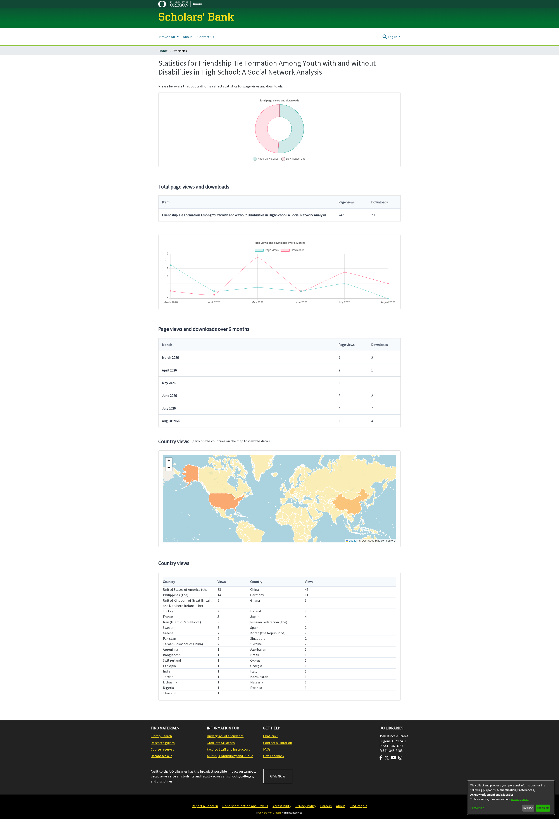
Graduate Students (221, 743)
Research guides (163, 743)
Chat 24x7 (270, 736)
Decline (528, 808)
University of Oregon (269, 812)
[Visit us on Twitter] (387, 757)
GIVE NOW (277, 776)
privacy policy (520, 799)
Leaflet (352, 540)
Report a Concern (205, 806)
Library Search (161, 736)
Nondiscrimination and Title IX (245, 806)
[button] (169, 461)
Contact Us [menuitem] (205, 37)
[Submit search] (385, 36)
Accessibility (282, 806)
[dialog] (511, 798)
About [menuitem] (187, 37)
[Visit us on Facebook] (381, 757)
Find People (358, 806)
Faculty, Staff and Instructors (228, 749)
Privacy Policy (305, 806)
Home (163, 51)
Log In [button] (393, 37)
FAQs (267, 749)
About (340, 806)
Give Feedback (273, 756)
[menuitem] (168, 37)
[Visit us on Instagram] (400, 757)
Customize (477, 808)
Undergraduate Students (225, 736)
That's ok (543, 808)
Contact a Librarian (277, 743)
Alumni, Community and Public (230, 756)
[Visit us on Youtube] (393, 757)
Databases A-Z (161, 756)
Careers (326, 806)
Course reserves (162, 749)
